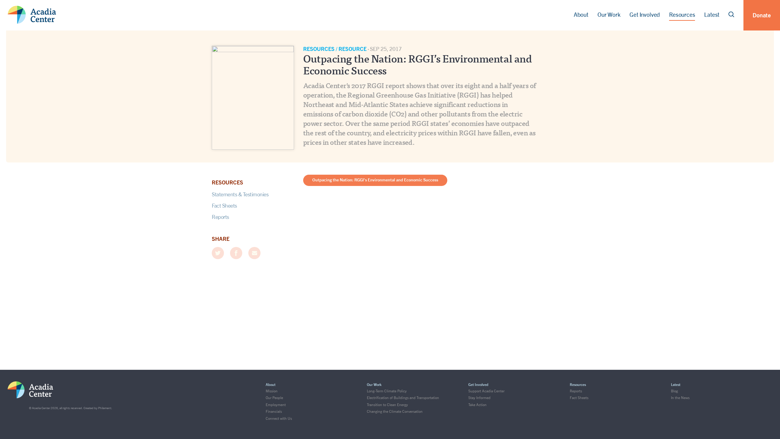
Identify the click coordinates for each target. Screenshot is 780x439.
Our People (274, 397)
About (581, 15)
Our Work (608, 15)
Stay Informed (479, 397)
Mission (272, 391)
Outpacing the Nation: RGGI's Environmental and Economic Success (375, 179)
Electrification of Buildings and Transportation (403, 397)
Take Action (477, 404)
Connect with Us (279, 418)
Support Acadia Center (486, 391)
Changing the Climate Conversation (395, 411)
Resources (682, 15)
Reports (220, 217)
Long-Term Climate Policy (387, 391)
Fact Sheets (224, 205)
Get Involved (644, 15)
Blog (674, 391)
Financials (274, 411)
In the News (680, 397)
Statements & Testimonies (240, 194)
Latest (711, 15)
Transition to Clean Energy (387, 404)
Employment (276, 404)
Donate (762, 15)
